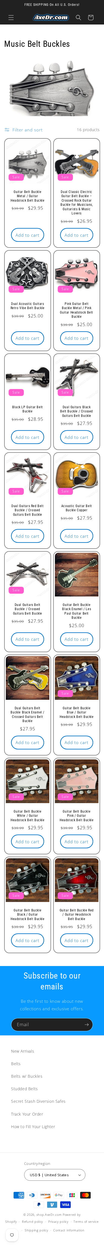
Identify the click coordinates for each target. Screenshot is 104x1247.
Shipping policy (36, 1230)
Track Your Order (27, 1114)
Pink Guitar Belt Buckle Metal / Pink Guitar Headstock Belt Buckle (76, 310)
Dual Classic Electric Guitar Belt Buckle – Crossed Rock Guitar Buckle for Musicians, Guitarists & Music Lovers (76, 202)
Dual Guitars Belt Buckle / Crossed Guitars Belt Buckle (27, 609)
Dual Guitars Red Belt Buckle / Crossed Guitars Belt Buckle (27, 510)
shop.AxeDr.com (49, 1214)
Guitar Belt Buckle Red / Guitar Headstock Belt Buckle (76, 914)
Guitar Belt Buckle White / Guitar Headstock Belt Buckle (28, 816)
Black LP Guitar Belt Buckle (27, 409)
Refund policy (32, 1221)
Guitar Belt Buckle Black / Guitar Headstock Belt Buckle (28, 914)
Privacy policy (58, 1221)
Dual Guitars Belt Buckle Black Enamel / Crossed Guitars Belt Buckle (27, 714)
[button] (11, 17)
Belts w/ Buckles (27, 1076)
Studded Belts (24, 1088)
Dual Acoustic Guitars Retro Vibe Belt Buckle (28, 306)
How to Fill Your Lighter (33, 1126)
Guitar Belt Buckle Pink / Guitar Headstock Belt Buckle (76, 816)
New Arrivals (22, 1051)
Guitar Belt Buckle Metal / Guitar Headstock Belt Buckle (28, 196)
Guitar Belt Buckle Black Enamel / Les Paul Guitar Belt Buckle (76, 611)
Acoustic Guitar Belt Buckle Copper (76, 508)
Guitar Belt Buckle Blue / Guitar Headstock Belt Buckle (76, 712)
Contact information (68, 1230)
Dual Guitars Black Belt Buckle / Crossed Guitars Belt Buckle (76, 411)
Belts (16, 1063)
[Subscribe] (86, 1024)
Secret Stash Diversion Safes (38, 1101)
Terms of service (85, 1221)
